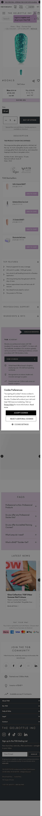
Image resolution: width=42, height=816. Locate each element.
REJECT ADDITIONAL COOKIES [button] (21, 419)
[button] (20, 424)
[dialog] (20, 408)
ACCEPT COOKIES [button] (21, 413)
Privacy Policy (9, 404)
